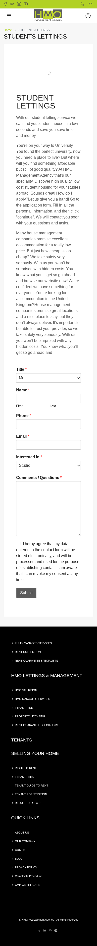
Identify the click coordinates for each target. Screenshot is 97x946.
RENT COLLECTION (28, 651)
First (19, 406)
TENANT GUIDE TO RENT (31, 785)
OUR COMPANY (25, 841)
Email (22, 436)
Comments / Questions (39, 477)
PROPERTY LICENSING (30, 716)
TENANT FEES (24, 776)
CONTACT (21, 849)
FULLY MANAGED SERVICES (33, 643)
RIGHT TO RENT (26, 768)
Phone (23, 416)
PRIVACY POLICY (26, 867)
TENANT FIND (24, 707)
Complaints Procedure (28, 876)
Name (23, 390)
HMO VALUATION (26, 690)
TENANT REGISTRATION (31, 794)
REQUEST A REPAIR (28, 802)
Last (53, 406)
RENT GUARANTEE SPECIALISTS (36, 660)
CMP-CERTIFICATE (27, 884)
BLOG (19, 858)
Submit (26, 593)
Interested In (29, 457)
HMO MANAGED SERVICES (32, 698)
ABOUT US (22, 832)
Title (21, 369)
